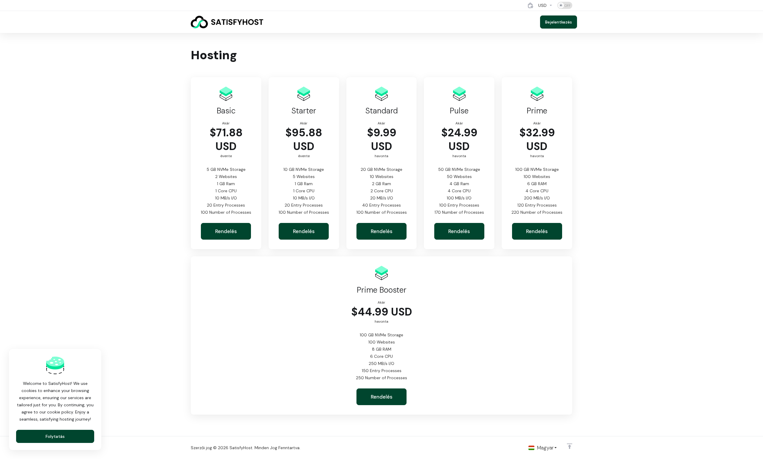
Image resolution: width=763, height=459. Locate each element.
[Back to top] (569, 446)
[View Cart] (530, 5)
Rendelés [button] (226, 231)
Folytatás (55, 436)
